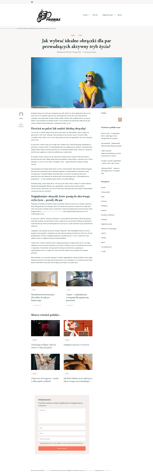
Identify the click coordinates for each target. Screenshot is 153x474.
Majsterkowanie (107, 15)
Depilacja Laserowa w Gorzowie (76, 344)
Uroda (80, 35)
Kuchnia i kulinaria (108, 215)
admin (21, 118)
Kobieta (73, 35)
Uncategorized (106, 247)
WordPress (107, 470)
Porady (85, 15)
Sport (103, 242)
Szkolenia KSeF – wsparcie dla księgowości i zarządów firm (110, 170)
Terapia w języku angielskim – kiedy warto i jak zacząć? (111, 162)
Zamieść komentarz (21, 126)
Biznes (120, 15)
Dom (69, 289)
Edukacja (104, 206)
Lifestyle (104, 219)
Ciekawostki (105, 192)
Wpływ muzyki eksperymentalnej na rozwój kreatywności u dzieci (111, 153)
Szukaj (103, 113)
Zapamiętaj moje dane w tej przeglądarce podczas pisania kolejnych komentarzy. (61, 443)
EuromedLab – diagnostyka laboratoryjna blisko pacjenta (111, 144)
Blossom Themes (90, 470)
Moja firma (47, 470)
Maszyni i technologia (108, 229)
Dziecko (95, 15)
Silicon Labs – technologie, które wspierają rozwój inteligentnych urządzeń (110, 135)
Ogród (103, 233)
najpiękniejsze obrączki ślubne (52, 211)
